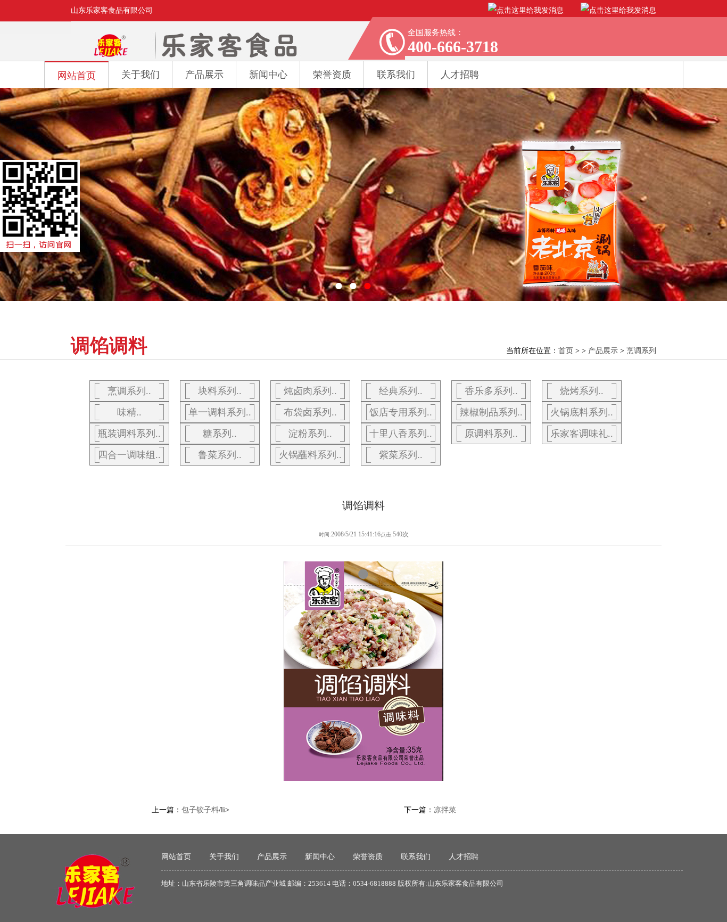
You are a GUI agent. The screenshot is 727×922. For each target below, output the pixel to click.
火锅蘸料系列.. (310, 455)
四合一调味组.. (129, 455)
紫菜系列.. (401, 455)
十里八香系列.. (400, 433)
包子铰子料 (200, 810)
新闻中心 (268, 74)
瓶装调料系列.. (129, 433)
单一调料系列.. (219, 412)
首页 (565, 351)
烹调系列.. (129, 391)
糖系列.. (220, 433)
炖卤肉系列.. (310, 391)
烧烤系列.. (582, 391)
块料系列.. (220, 391)
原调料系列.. (491, 433)
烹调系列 (641, 351)
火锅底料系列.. (581, 412)
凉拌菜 (445, 810)
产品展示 (204, 74)
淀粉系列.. (310, 433)
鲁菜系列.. (220, 455)
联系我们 (416, 857)
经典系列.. (401, 391)
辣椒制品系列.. (491, 412)
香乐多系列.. (491, 391)
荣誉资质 (332, 74)
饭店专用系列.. (400, 412)
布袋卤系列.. (310, 412)
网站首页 (76, 75)
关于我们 (140, 74)
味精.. (129, 412)
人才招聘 (463, 857)
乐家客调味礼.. (581, 433)
